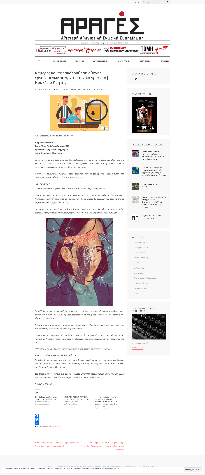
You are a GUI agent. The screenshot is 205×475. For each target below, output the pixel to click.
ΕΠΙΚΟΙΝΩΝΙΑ (165, 61)
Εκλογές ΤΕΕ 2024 (59, 61)
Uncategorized (140, 242)
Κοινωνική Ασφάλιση (142, 283)
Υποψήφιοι (79, 61)
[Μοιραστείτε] (79, 423)
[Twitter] (138, 2)
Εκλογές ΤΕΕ (139, 268)
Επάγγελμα (138, 273)
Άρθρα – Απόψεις (124, 61)
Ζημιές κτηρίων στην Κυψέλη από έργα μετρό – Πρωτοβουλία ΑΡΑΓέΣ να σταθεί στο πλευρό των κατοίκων (154, 202)
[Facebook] (135, 2)
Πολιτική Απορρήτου (112, 468)
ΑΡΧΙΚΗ (40, 61)
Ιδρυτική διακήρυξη (100, 61)
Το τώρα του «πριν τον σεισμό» (151, 185)
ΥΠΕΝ (136, 293)
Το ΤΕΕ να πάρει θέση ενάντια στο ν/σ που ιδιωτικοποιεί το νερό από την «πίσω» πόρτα (153, 155)
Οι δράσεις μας (145, 61)
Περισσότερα (137, 347)
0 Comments (100, 89)
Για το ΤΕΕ (138, 263)
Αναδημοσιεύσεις (53, 426)
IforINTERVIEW (65, 135)
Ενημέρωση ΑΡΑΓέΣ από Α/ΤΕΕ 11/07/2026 (152, 217)
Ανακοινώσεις (139, 252)
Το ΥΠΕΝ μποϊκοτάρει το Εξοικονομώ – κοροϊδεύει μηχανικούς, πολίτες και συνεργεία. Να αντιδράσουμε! (154, 171)
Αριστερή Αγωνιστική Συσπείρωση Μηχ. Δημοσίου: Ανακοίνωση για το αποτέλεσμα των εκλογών (102, 446)
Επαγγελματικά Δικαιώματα (145, 278)
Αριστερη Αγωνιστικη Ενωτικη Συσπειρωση (73, 89)
